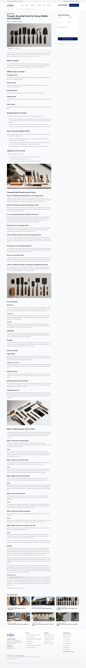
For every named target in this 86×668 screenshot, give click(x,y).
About (27, 5)
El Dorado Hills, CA (69, 634)
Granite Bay (61, 662)
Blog (44, 5)
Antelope (23, 662)
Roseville (18, 663)
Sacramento (19, 662)
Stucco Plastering (49, 643)
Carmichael (36, 662)
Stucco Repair (49, 641)
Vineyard (21, 663)
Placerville (75, 662)
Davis (43, 662)
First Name (60, 17)
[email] (21, 48)
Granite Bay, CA (68, 643)
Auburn (30, 662)
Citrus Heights (40, 662)
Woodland (32, 663)
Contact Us (15, 658)
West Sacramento (25, 663)
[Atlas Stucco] (10, 5)
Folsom (55, 662)
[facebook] (14, 48)
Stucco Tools (10, 13)
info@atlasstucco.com (11, 648)
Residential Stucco (50, 634)
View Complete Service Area (68, 651)
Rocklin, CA (67, 647)
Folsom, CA (67, 641)
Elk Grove (50, 662)
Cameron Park (33, 662)
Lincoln (67, 662)
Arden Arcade (26, 662)
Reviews (39, 5)
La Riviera (64, 662)
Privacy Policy (10, 658)
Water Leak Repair (50, 639)
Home (22, 5)
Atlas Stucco (13, 655)
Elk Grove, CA (68, 637)
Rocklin (13, 663)
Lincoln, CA (67, 645)
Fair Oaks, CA (67, 639)
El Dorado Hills (46, 662)
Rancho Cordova (9, 663)
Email (59, 22)
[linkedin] (18, 48)
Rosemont (15, 663)
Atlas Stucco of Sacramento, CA (16, 577)
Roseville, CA (67, 649)
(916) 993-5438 (62, 5)
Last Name (70, 17)
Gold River (58, 662)
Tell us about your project (62, 27)
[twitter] (16, 48)
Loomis (69, 662)
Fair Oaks (53, 662)
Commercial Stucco (50, 637)
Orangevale (72, 662)
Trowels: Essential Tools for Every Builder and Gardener (26, 9)
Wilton (29, 663)
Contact (48, 5)
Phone (69, 22)
